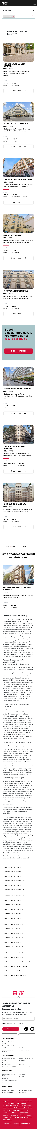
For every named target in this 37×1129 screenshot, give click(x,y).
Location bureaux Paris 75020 (13, 957)
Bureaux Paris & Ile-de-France (8, 1075)
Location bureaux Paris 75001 (13, 867)
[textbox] (15, 16)
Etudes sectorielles (7, 1092)
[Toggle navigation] (34, 3)
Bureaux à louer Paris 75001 (8, 1046)
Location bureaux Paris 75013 (13, 924)
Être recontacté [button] (18, 351)
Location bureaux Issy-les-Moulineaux (16, 966)
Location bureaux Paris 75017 (13, 942)
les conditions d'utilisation (16, 1023)
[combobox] (16, 16)
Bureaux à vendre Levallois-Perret (7, 1063)
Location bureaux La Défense (13, 971)
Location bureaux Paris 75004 (13, 881)
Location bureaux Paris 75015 (13, 933)
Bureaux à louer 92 (24, 1050)
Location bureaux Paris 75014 (13, 929)
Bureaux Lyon (6, 1078)
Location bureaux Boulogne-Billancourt (16, 962)
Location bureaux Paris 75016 (13, 938)
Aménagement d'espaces (9, 1080)
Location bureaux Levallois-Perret (14, 975)
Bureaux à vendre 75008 (9, 1067)
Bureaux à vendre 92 (24, 1067)
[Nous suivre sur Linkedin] (26, 1029)
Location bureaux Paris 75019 (13, 953)
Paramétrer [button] (25, 1124)
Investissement (6, 1083)
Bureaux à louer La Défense (7, 1050)
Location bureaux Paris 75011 (13, 914)
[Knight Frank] (4, 3)
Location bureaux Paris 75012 (13, 918)
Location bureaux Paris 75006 (13, 890)
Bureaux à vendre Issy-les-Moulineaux (26, 1059)
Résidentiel (22, 1076)
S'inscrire (11, 1029)
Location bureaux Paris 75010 (13, 909)
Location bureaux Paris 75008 (13, 900)
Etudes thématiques (8, 1090)
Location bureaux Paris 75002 (13, 872)
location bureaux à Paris (12, 619)
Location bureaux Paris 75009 (13, 905)
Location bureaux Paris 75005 (13, 885)
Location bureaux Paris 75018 (13, 947)
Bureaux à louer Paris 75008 (8, 1042)
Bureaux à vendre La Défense (24, 1063)
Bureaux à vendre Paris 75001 (8, 1059)
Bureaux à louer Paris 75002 (25, 1042)
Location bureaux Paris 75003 (13, 876)
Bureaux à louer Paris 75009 (25, 1046)
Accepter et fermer (11, 1124)
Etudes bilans (23, 1092)
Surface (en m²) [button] (8, 10)
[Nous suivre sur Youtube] (32, 1029)
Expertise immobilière (25, 1079)
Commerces (22, 1074)
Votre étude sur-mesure (25, 1090)
